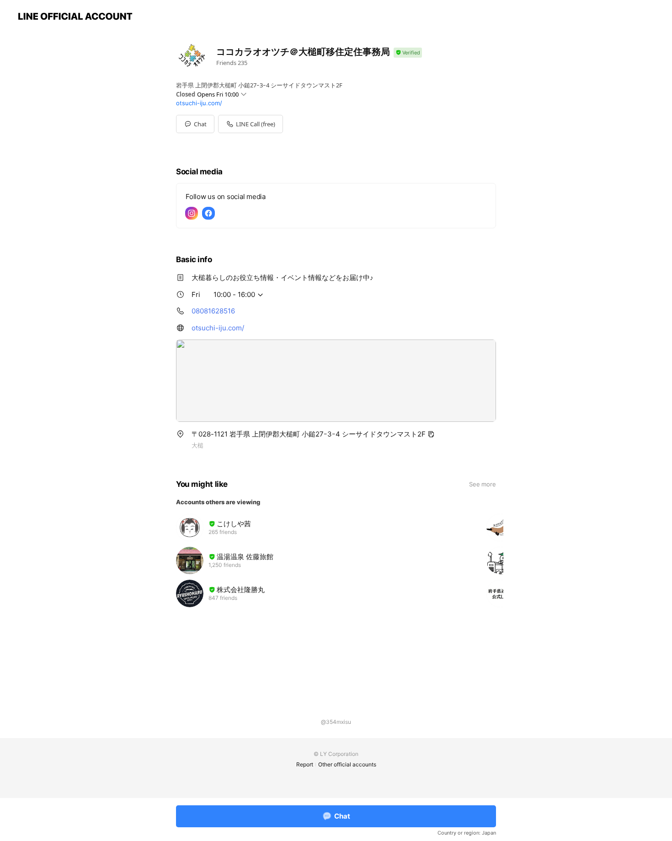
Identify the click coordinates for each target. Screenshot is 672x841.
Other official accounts (347, 764)
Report (304, 764)
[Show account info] (408, 53)
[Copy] (431, 434)
